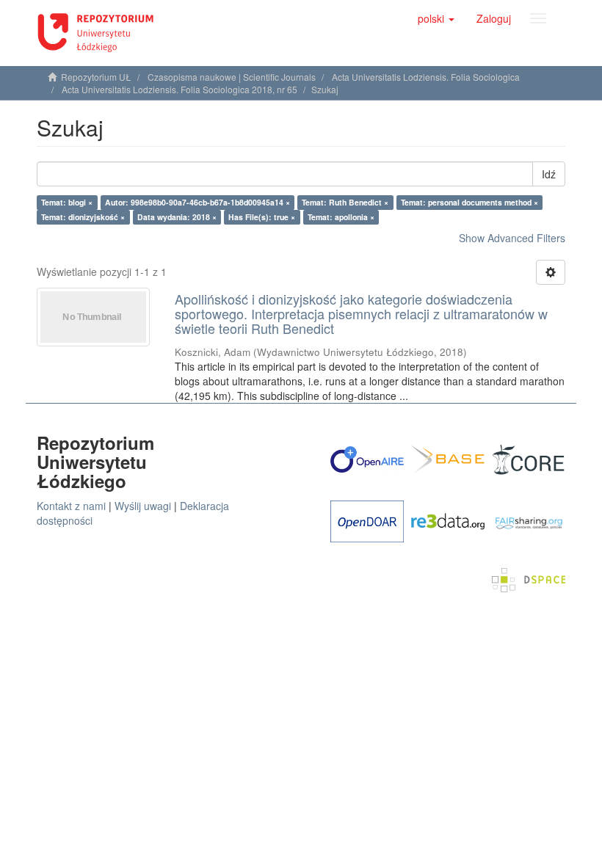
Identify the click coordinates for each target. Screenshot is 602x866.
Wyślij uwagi (143, 505)
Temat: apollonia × (341, 216)
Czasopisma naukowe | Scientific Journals (232, 76)
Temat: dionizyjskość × (83, 216)
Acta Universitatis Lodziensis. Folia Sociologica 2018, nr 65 (179, 89)
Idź (549, 174)
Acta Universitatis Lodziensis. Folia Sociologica (426, 76)
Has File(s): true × (261, 216)
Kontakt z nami (71, 505)
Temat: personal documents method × (469, 202)
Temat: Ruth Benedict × (345, 202)
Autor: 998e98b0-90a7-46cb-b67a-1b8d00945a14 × (197, 202)
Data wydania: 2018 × (177, 216)
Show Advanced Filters (512, 237)
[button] (436, 18)
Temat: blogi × (67, 202)
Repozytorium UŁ (96, 76)
